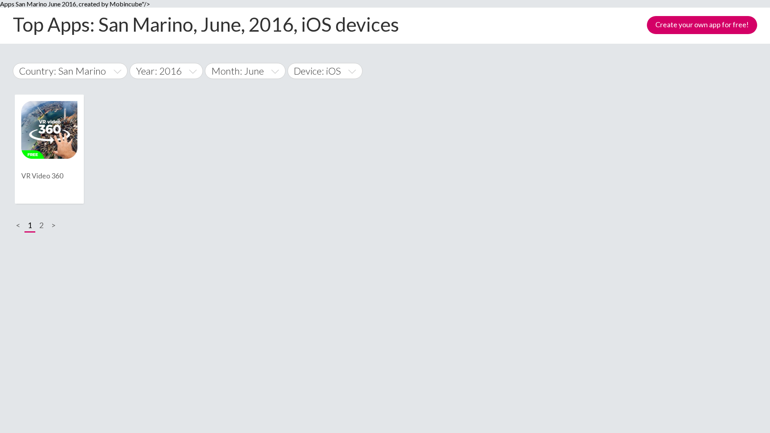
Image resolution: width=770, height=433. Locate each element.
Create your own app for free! (702, 24)
